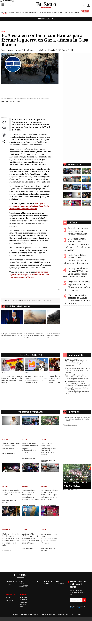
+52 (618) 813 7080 (74, 614)
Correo (4, 136)
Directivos (9, 600)
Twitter (4, 130)
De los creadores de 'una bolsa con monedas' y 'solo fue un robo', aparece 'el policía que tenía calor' (76, 244)
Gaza (28, 300)
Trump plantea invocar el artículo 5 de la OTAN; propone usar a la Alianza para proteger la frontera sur (78, 390)
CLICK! (8, 584)
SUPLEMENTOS (11, 581)
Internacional (46, 18)
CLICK (55, 12)
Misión (8, 597)
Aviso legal (23, 602)
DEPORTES (50, 12)
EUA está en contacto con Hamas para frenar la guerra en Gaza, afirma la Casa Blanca (78, 418)
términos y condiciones (76, 608)
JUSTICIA (11, 12)
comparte (4, 143)
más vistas (73, 425)
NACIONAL (25, 12)
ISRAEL (3, 32)
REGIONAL (18, 12)
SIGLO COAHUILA (60, 582)
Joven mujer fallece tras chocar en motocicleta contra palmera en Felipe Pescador (76, 259)
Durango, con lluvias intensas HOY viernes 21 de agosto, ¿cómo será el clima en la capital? (75, 272)
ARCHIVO (67, 12)
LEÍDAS (73, 222)
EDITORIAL (43, 12)
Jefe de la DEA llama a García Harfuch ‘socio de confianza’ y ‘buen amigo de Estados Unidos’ (77, 377)
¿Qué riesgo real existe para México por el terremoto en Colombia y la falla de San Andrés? (78, 383)
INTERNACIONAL (33, 12)
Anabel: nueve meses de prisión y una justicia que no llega (78, 231)
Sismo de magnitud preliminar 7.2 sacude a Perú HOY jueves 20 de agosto (78, 370)
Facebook (4, 123)
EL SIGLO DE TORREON (48, 582)
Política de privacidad (23, 598)
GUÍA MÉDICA (22, 582)
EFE (2, 101)
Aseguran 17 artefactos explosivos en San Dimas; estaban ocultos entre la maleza (76, 285)
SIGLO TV (61, 12)
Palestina (14, 300)
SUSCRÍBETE (5, 13)
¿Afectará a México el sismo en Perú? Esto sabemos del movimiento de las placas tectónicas (76, 363)
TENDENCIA (74, 164)
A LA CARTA (23, 586)
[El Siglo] (20, 579)
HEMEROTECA (75, 12)
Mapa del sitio (23, 606)
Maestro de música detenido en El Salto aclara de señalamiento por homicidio (76, 299)
